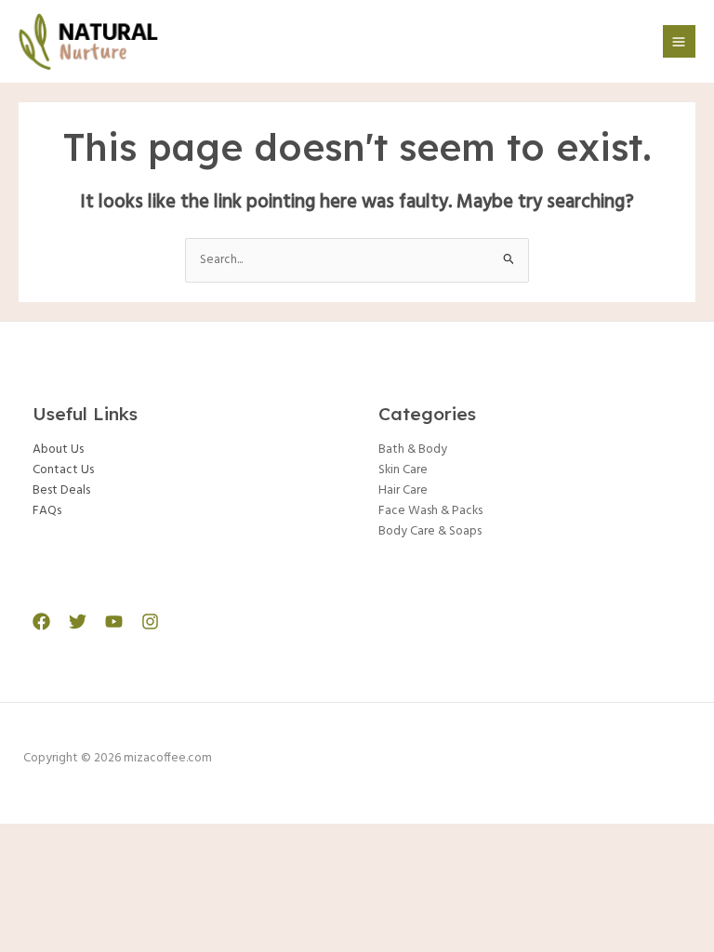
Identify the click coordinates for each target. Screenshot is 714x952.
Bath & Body (412, 449)
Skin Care (403, 470)
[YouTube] (114, 621)
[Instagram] (150, 621)
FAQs (47, 511)
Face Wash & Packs (430, 511)
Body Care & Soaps (430, 531)
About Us (58, 449)
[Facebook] (41, 621)
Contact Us (63, 470)
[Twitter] (77, 621)
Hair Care (403, 490)
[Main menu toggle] (679, 41)
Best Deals (61, 490)
